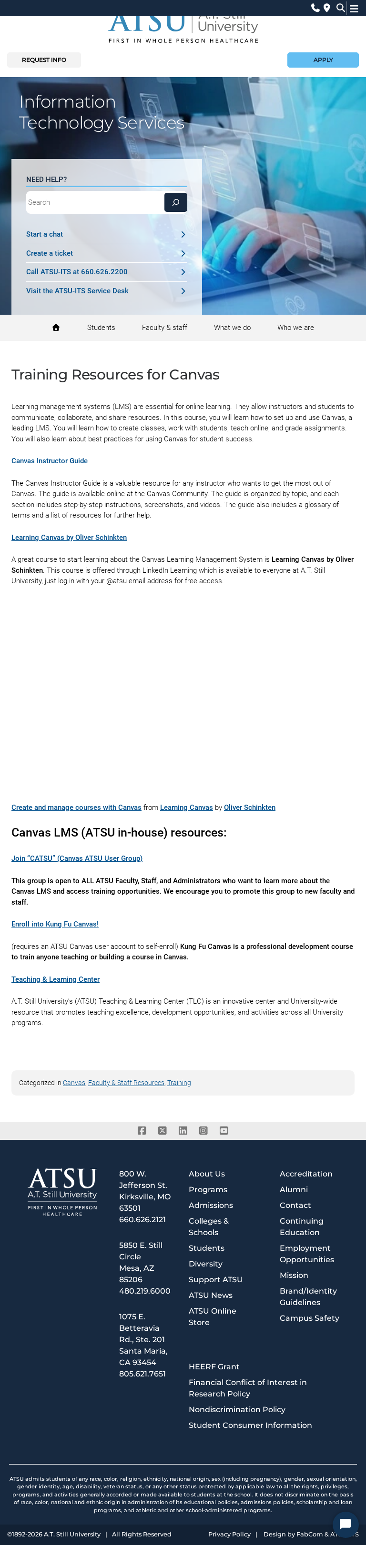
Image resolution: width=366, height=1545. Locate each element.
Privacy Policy (229, 1535)
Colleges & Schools (209, 1226)
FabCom (309, 1535)
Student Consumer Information (250, 1425)
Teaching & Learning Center (55, 979)
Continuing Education (302, 1226)
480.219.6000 (145, 1291)
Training (179, 1082)
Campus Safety (309, 1318)
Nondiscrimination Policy (237, 1409)
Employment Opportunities (307, 1254)
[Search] (175, 202)
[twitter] (162, 1131)
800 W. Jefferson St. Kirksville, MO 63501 (145, 1191)
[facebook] (142, 1131)
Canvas (74, 1082)
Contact (295, 1205)
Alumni (294, 1189)
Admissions (211, 1205)
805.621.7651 (142, 1373)
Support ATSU (216, 1279)
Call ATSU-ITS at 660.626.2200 (77, 272)
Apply (323, 59)
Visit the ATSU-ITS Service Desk (77, 291)
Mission (294, 1275)
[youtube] (224, 1131)
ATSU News (211, 1295)
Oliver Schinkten (249, 807)
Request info (44, 59)
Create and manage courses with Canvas (76, 807)
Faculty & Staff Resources (126, 1082)
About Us (207, 1173)
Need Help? (46, 179)
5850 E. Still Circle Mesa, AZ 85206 (141, 1262)
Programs (208, 1189)
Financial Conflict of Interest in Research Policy (248, 1388)
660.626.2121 (142, 1219)
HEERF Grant (214, 1366)
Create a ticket (49, 253)
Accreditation (306, 1173)
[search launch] (338, 8)
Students (206, 1248)
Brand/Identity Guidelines (308, 1296)
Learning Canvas (186, 807)
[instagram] (203, 1131)
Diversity (206, 1263)
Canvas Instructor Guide (49, 461)
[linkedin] (183, 1131)
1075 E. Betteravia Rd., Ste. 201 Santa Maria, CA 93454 (143, 1339)
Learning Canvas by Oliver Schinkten (69, 537)
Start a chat (44, 234)
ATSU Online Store (212, 1316)
